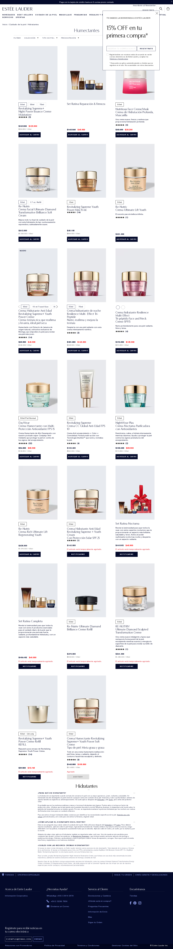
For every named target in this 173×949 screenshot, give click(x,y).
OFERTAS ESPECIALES (29, 875)
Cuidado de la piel (17, 24)
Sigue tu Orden (95, 922)
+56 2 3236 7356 (59, 901)
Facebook (130, 902)
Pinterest (134, 902)
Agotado (78, 777)
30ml (32, 104)
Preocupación (68, 38)
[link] (37, 73)
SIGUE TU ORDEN (123, 875)
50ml (22, 104)
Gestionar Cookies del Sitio (125, 945)
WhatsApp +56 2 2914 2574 (60, 895)
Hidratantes (33, 24)
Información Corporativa (16, 895)
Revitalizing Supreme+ (81, 836)
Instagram (139, 902)
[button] (19, 307)
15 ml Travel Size (41, 306)
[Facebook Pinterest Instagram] (147, 902)
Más (90, 917)
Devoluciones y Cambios (99, 895)
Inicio (5, 24)
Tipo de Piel (48, 38)
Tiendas (133, 895)
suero (111, 800)
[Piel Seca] (118, 307)
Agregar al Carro (30, 135)
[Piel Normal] (123, 307)
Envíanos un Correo (60, 906)
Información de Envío (98, 911)
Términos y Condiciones (119, 59)
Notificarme (78, 554)
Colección (30, 38)
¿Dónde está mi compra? (99, 901)
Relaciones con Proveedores (18, 945)
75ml (42, 104)
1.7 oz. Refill (35, 202)
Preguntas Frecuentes (98, 906)
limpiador (100, 800)
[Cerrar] (157, 13)
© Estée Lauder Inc (159, 945)
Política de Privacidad (54, 945)
